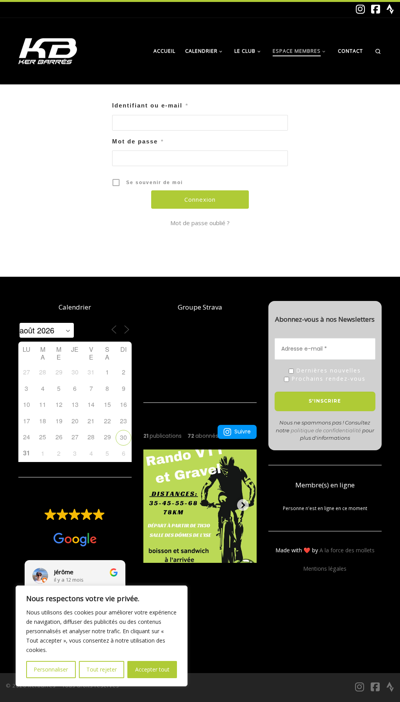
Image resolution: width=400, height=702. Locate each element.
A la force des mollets (347, 550)
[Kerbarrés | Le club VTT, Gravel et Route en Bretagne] (47, 49)
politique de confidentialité (326, 430)
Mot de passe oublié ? (200, 223)
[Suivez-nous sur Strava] (390, 9)
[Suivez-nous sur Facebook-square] (375, 9)
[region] (102, 636)
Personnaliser (51, 669)
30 (123, 437)
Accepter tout (152, 669)
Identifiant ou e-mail (150, 105)
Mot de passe (138, 141)
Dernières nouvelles (327, 370)
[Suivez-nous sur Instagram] (360, 9)
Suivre (242, 431)
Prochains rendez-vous (327, 379)
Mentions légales (324, 568)
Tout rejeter (101, 669)
